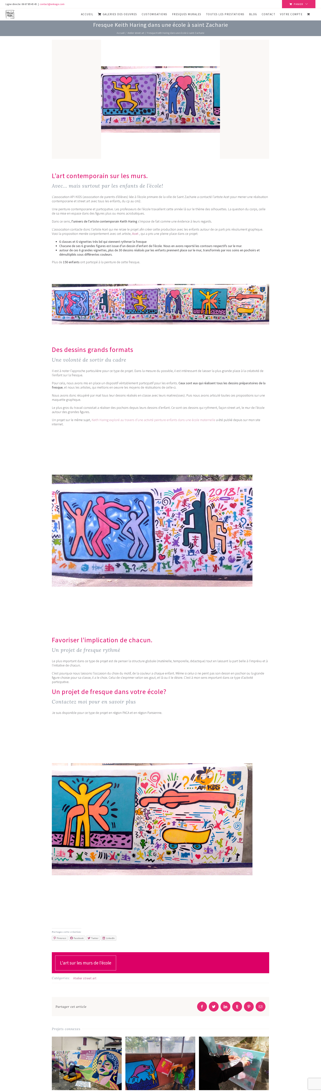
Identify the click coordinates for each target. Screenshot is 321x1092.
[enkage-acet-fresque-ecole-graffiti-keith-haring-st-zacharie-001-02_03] (152, 721)
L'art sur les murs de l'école (85, 963)
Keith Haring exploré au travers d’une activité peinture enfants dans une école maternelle (153, 420)
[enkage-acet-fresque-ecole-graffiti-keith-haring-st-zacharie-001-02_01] (152, 432)
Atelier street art (84, 978)
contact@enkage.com (52, 4)
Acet (135, 233)
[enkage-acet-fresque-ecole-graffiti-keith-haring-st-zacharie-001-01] (160, 270)
